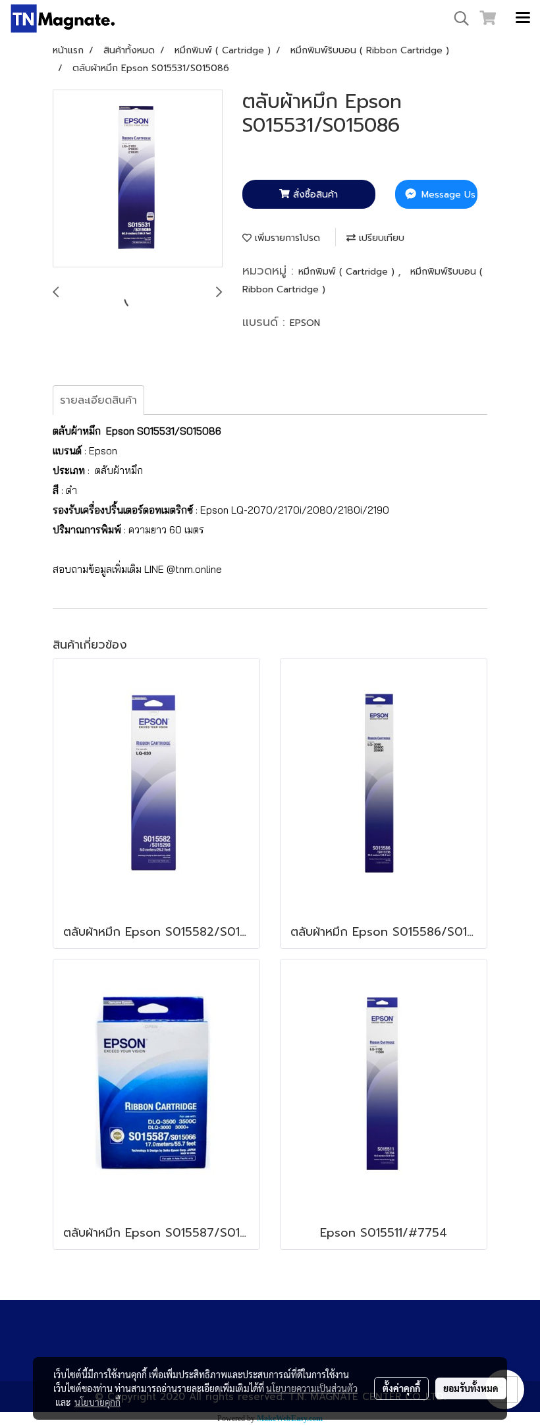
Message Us (446, 195)
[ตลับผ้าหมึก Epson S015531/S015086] (137, 179)
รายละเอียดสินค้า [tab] (98, 400)
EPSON (305, 323)
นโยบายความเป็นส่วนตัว (312, 1388)
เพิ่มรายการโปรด (286, 238)
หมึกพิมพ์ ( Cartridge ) (348, 272)
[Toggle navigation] (522, 18)
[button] (457, 18)
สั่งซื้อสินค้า (314, 195)
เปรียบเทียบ (380, 238)
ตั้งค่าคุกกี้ (401, 1388)
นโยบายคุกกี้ (97, 1402)
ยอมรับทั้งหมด (471, 1388)
